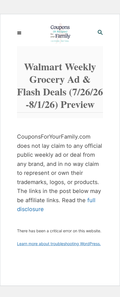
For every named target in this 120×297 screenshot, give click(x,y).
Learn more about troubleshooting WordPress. (59, 243)
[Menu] (19, 33)
